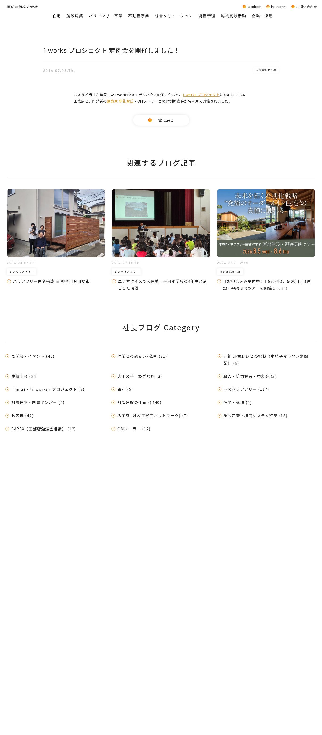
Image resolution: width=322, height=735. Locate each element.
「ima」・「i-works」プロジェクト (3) (48, 389)
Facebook (254, 6)
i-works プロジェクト (201, 94)
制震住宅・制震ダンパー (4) (38, 402)
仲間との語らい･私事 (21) (142, 356)
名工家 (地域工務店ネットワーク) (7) (152, 415)
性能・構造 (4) (237, 402)
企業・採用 (262, 16)
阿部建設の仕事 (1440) (139, 402)
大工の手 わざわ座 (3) (139, 376)
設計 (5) (125, 389)
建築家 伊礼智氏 (120, 101)
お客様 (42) (22, 415)
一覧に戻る (164, 120)
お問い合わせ (306, 6)
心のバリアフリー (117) (246, 389)
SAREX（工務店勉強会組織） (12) (43, 428)
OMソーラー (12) (134, 428)
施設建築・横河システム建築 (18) (255, 415)
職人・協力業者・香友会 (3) (250, 376)
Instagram (279, 6)
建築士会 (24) (24, 376)
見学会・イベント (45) (33, 356)
